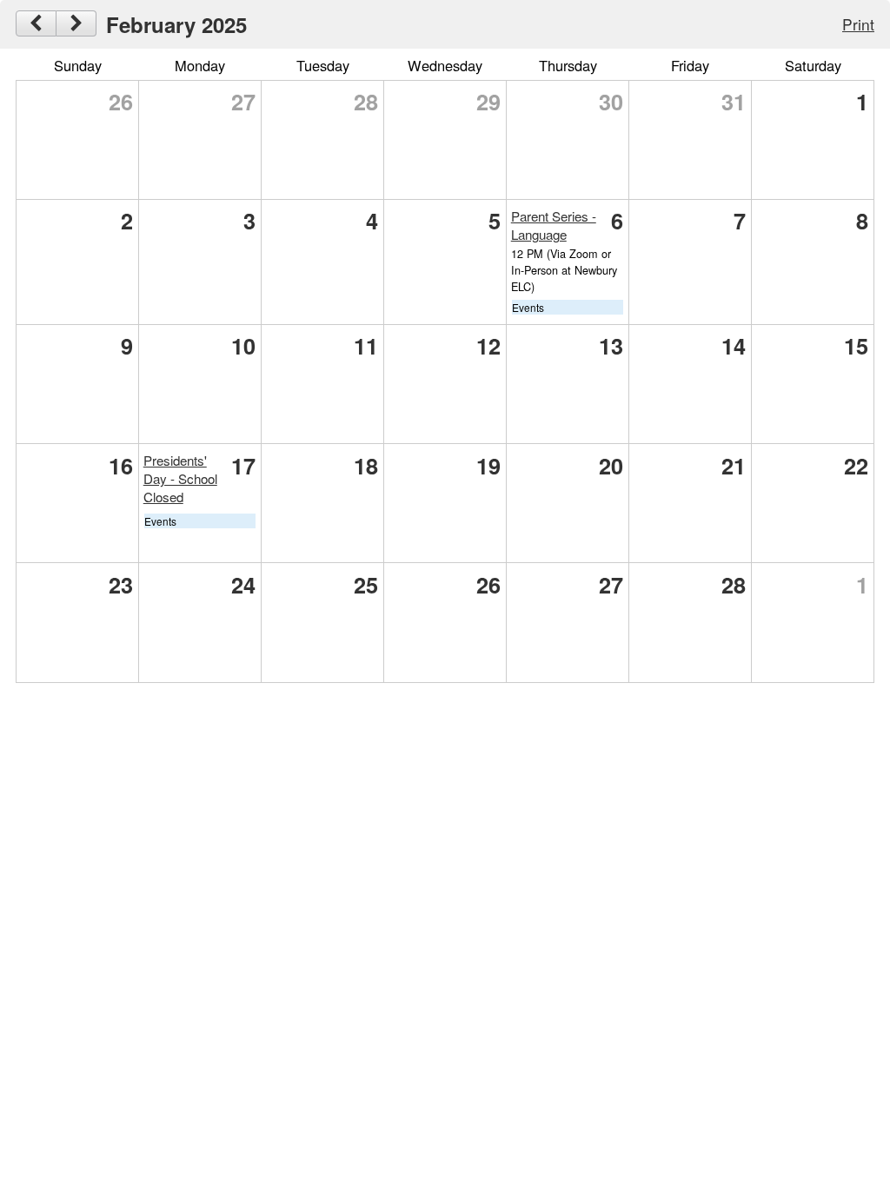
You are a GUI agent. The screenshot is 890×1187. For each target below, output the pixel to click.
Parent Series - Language (553, 225)
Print (858, 24)
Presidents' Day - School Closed (180, 478)
